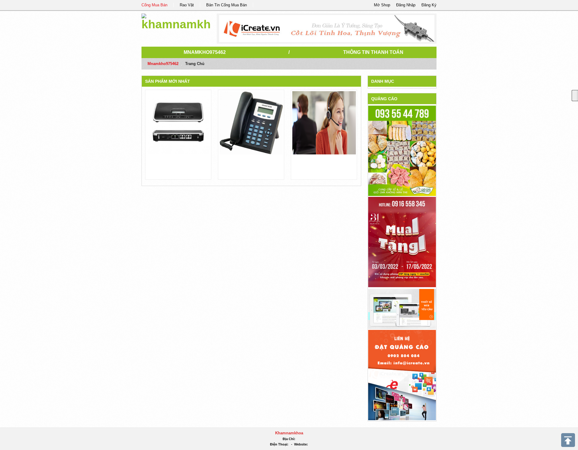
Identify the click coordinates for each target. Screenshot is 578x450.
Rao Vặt (187, 5)
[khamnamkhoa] (175, 20)
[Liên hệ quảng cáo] (402, 374)
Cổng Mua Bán (154, 5)
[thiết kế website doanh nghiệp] (402, 308)
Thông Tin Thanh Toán (373, 52)
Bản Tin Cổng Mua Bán (226, 5)
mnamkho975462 (205, 52)
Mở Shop (382, 5)
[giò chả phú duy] (402, 150)
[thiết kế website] (326, 28)
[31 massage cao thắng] (402, 242)
